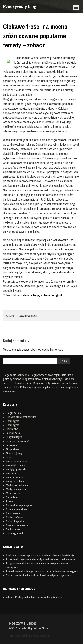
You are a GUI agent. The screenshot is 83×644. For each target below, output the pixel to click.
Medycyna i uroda (16, 489)
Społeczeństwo (14, 517)
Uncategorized (14, 533)
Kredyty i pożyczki (16, 469)
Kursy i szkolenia (15, 481)
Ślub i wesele (13, 513)
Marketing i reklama (17, 485)
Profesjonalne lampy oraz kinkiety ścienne (38, 597)
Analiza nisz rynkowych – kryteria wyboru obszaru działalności (40, 555)
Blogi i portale (27, 316)
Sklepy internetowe (16, 509)
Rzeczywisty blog (19, 6)
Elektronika (12, 429)
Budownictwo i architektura (21, 417)
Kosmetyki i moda (15, 465)
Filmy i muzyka (14, 437)
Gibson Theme (41, 628)
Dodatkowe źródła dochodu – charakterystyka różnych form (39, 575)
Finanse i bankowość (17, 441)
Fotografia (12, 445)
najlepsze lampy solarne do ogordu (42, 295)
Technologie (13, 529)
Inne (8, 457)
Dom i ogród (12, 421)
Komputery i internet (17, 461)
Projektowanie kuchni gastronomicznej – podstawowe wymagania (42, 571)
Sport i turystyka (15, 521)
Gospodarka (13, 449)
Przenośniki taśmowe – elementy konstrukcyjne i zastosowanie (40, 559)
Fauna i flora (13, 433)
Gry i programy (14, 453)
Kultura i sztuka (14, 477)
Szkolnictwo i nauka (17, 525)
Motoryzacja (13, 493)
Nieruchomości (14, 497)
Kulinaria (11, 473)
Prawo (9, 501)
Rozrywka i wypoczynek (19, 505)
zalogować (23, 349)
